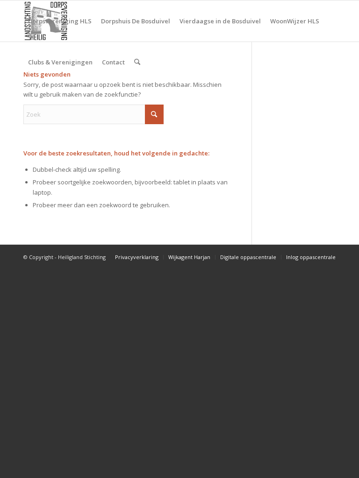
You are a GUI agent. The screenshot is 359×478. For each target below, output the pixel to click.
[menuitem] (59, 21)
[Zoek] (137, 62)
